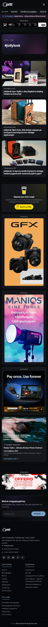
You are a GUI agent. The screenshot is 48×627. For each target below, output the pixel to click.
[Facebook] (4, 557)
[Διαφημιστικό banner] (24, 25)
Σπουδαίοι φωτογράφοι (28, 12)
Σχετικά (28, 573)
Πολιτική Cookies (31, 587)
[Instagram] (8, 557)
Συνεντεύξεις (7, 591)
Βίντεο (4, 576)
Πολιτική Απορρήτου (33, 584)
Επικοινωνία (8, 545)
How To (4, 570)
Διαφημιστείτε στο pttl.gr (34, 576)
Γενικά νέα (5, 588)
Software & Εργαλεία (9, 608)
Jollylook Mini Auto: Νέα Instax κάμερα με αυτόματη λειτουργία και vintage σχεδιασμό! (23, 132)
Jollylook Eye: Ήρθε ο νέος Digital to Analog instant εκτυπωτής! (23, 92)
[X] (18, 557)
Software (5, 582)
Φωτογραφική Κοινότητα (11, 605)
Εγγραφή (37, 514)
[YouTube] (13, 557)
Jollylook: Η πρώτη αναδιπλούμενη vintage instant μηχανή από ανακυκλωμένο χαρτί (23, 172)
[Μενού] (44, 4)
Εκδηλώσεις (6, 585)
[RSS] (23, 557)
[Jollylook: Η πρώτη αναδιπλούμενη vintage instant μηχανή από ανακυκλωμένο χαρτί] (24, 153)
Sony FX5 (14, 12)
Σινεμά (4, 579)
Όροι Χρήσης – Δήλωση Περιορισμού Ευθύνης (34, 580)
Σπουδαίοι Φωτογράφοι (10, 602)
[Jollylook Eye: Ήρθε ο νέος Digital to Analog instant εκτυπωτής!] (24, 73)
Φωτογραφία (6, 573)
